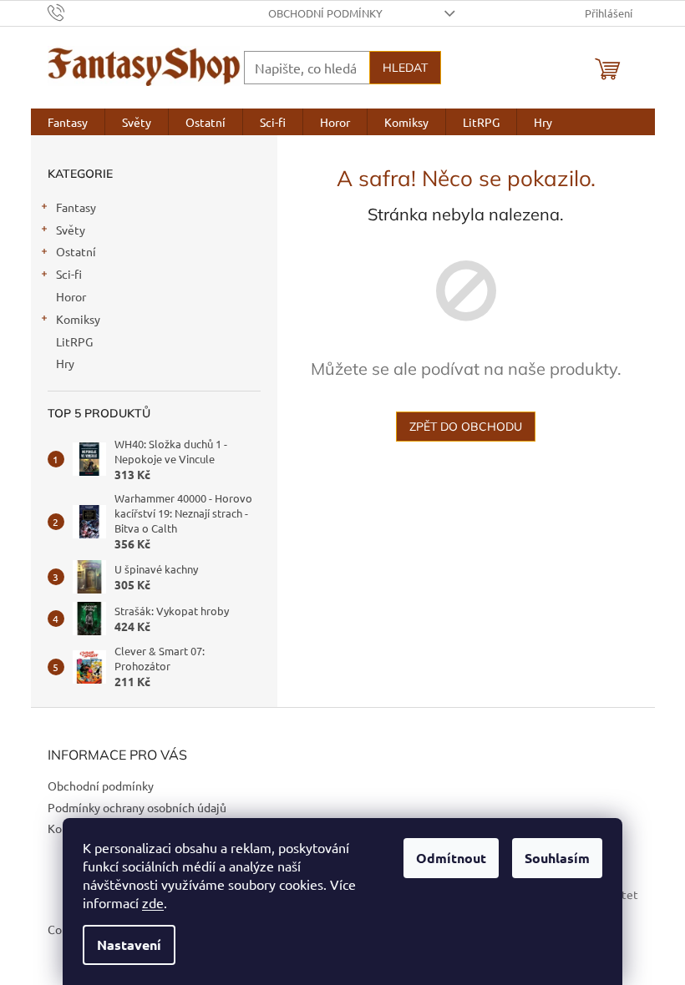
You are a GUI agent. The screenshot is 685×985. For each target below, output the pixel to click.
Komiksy (78, 318)
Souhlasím (557, 857)
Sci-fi (69, 273)
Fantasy (76, 207)
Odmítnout (451, 857)
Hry (65, 363)
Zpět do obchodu (465, 426)
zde (153, 902)
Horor (71, 296)
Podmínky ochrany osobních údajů (137, 807)
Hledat (405, 67)
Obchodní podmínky (325, 13)
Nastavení (129, 944)
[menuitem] (67, 122)
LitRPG (74, 341)
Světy (70, 229)
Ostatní (76, 251)
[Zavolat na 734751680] (72, 11)
